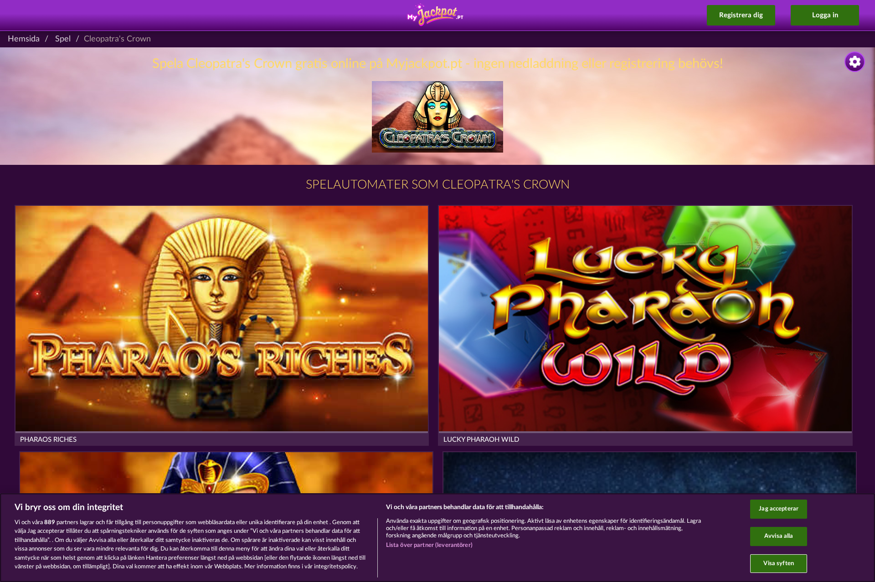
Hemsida (24, 39)
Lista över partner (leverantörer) (429, 545)
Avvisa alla (778, 536)
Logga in (825, 15)
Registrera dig (741, 15)
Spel (63, 39)
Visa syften (778, 564)
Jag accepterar (778, 509)
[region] (437, 537)
